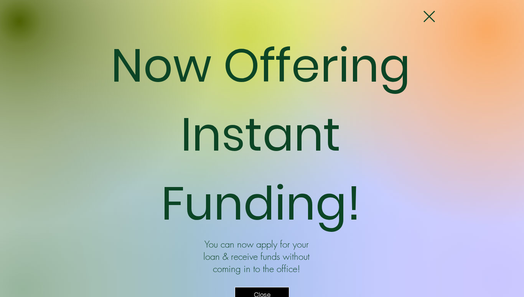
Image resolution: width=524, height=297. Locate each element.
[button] (429, 16)
